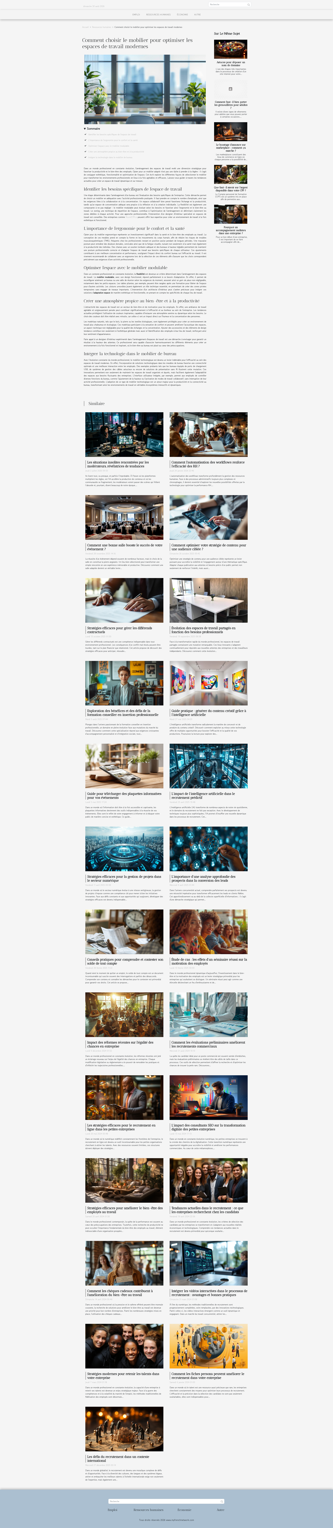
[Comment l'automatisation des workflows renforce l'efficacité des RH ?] (209, 434)
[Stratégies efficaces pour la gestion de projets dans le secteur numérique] (124, 848)
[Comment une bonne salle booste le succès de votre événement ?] (124, 517)
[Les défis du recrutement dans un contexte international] (124, 1428)
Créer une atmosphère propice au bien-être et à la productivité (116, 151)
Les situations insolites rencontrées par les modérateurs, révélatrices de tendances (118, 464)
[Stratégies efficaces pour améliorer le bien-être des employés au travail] (124, 1180)
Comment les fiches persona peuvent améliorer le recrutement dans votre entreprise (208, 1376)
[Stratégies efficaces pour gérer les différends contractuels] (124, 599)
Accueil (85, 27)
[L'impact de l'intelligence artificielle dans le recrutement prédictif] (209, 765)
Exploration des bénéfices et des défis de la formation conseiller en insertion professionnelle (122, 713)
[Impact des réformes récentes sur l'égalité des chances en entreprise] (124, 1014)
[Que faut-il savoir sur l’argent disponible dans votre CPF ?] (230, 174)
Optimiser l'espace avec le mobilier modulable (108, 145)
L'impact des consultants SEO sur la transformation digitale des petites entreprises (209, 1127)
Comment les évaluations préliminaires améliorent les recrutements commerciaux (208, 1044)
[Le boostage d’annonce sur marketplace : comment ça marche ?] (230, 131)
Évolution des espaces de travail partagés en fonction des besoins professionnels (204, 630)
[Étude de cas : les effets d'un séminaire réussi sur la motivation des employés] (209, 931)
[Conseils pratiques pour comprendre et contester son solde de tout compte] (124, 931)
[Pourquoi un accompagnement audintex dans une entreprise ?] (230, 214)
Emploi (136, 14)
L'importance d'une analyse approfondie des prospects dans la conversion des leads (203, 878)
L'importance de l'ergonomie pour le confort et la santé (113, 140)
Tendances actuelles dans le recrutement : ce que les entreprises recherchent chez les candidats (207, 1210)
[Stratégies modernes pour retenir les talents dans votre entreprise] (124, 1345)
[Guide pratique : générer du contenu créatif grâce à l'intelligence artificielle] (209, 682)
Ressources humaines (158, 14)
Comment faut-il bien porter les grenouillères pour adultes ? (230, 104)
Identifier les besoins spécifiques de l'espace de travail (112, 134)
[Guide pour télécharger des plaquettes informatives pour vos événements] (124, 765)
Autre (197, 14)
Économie (182, 14)
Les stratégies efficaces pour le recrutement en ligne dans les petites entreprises (121, 1127)
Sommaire (93, 128)
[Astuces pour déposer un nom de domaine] (230, 49)
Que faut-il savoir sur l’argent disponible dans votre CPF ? (231, 189)
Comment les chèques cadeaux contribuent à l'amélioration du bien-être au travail (120, 1293)
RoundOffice (131, 217)
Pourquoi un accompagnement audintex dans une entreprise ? (231, 230)
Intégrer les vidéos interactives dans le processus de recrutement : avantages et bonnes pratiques (209, 1293)
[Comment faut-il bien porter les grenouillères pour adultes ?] (230, 88)
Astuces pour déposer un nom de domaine (231, 64)
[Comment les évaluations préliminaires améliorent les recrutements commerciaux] (209, 1014)
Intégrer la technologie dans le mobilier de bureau (110, 157)
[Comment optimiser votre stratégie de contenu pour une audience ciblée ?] (209, 517)
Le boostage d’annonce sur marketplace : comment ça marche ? (231, 147)
